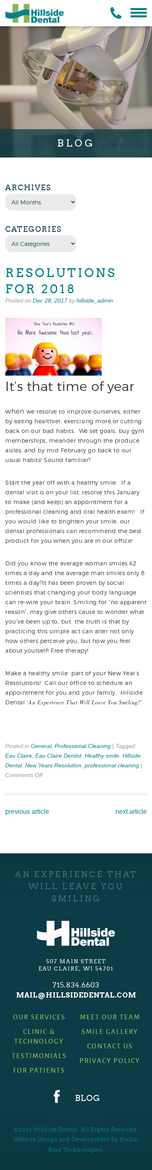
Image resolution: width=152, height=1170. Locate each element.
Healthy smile (102, 755)
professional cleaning (112, 765)
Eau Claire (18, 755)
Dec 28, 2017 (50, 300)
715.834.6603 (76, 985)
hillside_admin (95, 300)
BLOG (87, 1098)
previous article (27, 811)
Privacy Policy (109, 1060)
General (41, 746)
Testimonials (39, 1055)
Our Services (39, 1016)
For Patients (39, 1070)
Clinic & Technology (39, 1036)
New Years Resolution (53, 765)
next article (131, 811)
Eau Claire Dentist (58, 755)
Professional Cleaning (83, 746)
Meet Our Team (110, 1016)
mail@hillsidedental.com (76, 995)
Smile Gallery (109, 1031)
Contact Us (110, 1045)
